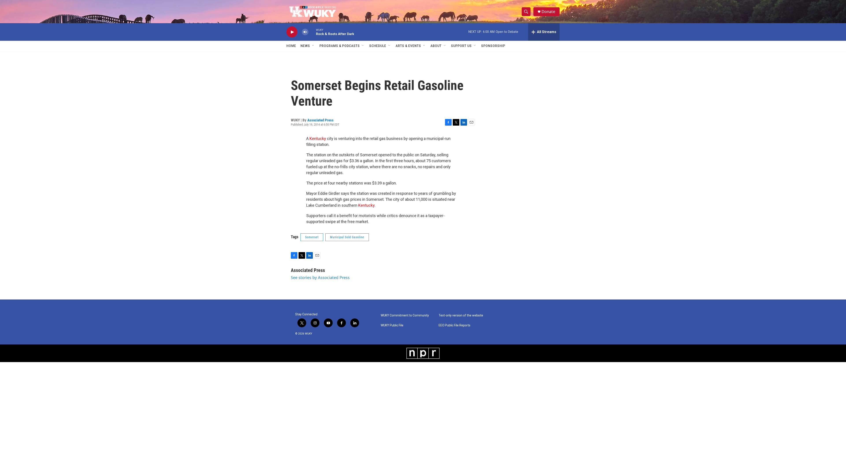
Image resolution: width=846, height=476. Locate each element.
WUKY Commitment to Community (405, 315)
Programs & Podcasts (339, 46)
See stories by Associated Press (320, 277)
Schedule (377, 46)
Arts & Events (408, 46)
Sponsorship (493, 46)
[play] (291, 32)
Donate (548, 11)
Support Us (461, 46)
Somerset (312, 237)
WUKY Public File (392, 325)
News (305, 46)
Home (291, 46)
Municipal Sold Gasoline (347, 237)
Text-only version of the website (461, 315)
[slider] (312, 32)
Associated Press (320, 120)
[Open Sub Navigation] (313, 46)
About (436, 46)
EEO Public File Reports (454, 325)
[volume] (305, 32)
